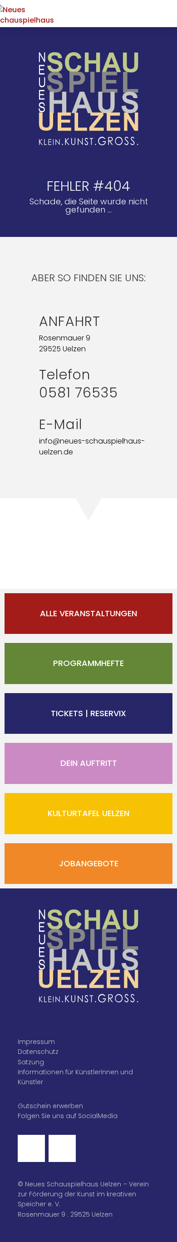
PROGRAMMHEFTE (88, 663)
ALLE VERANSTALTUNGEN (88, 613)
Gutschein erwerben (50, 1105)
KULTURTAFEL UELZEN (88, 813)
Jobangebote (88, 863)
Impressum (36, 1041)
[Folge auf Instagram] (62, 1148)
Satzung (31, 1062)
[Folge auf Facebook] (31, 1148)
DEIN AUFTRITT (88, 763)
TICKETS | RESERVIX (88, 713)
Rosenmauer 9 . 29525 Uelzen (65, 1214)
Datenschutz (38, 1051)
